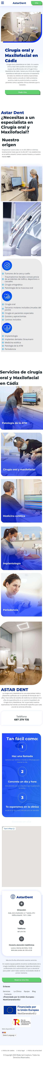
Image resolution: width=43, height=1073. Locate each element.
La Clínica (17, 991)
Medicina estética (14, 515)
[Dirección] (21, 903)
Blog (34, 991)
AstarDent (19, 3)
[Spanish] (5, 1032)
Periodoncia (10, 609)
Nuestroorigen (10, 142)
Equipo (27, 991)
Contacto (8, 994)
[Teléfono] (21, 922)
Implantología (12, 563)
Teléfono (22, 928)
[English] (3, 1032)
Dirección (21, 910)
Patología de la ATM (14, 423)
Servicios (6, 991)
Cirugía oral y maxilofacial (19, 469)
